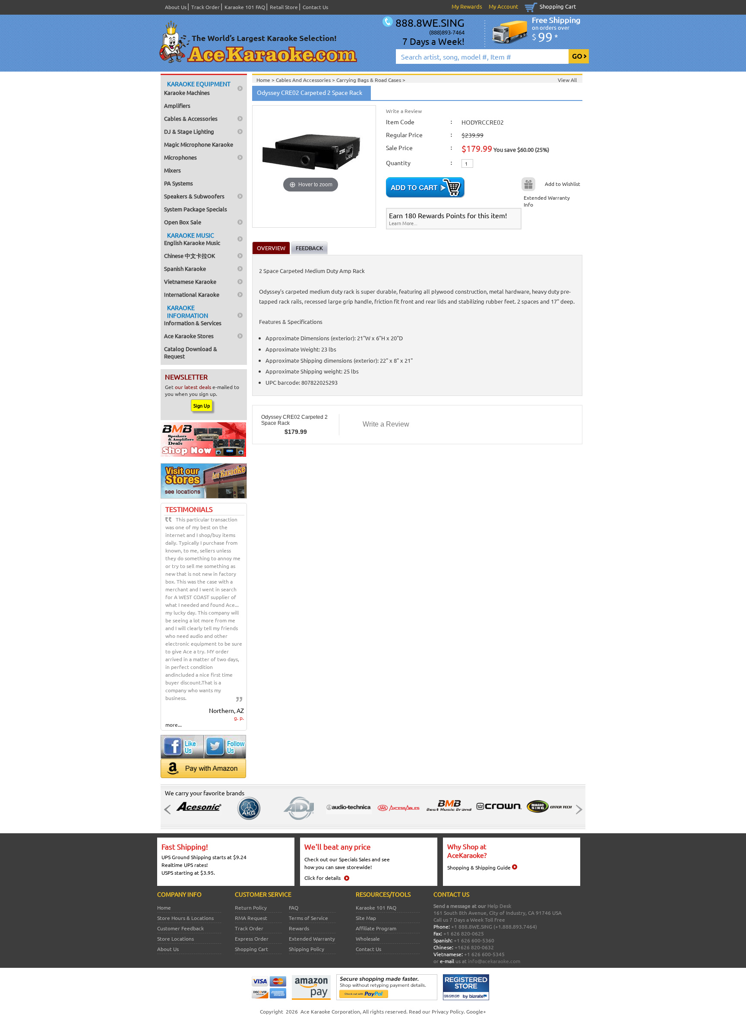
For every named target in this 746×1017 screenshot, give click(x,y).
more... (173, 724)
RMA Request (251, 917)
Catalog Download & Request (190, 352)
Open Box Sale (182, 222)
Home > (266, 79)
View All (567, 79)
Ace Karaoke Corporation (330, 1011)
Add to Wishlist (562, 183)
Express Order (252, 938)
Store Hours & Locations (185, 917)
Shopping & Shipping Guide (479, 867)
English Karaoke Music (192, 238)
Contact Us (315, 6)
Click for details (322, 877)
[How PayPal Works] (386, 998)
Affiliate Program (376, 928)
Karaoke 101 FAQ (244, 6)
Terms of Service (308, 917)
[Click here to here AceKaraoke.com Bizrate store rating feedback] (466, 998)
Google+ (476, 1011)
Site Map (366, 917)
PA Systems (178, 183)
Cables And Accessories (304, 79)
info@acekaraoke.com (494, 960)
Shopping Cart (558, 6)
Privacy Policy (448, 1011)
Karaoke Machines (197, 88)
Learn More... (403, 223)
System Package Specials (195, 209)
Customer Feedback (180, 928)
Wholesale (368, 938)
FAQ (293, 907)
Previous (170, 809)
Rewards (299, 928)
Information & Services (192, 315)
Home (164, 907)
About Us (175, 6)
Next (576, 809)
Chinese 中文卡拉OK (189, 255)
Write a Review (404, 110)
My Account (503, 6)
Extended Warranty (312, 938)
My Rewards (467, 6)
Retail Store (284, 6)
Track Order (205, 6)
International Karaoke (191, 294)
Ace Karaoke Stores (189, 335)
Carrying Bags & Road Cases (369, 79)
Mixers (172, 170)
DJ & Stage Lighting (189, 131)
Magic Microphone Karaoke (198, 144)
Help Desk (499, 905)
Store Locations (175, 938)
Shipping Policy (306, 948)
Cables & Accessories (191, 118)
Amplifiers (177, 105)
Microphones (180, 157)
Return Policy (251, 907)
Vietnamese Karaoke (190, 281)
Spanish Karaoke (185, 268)
